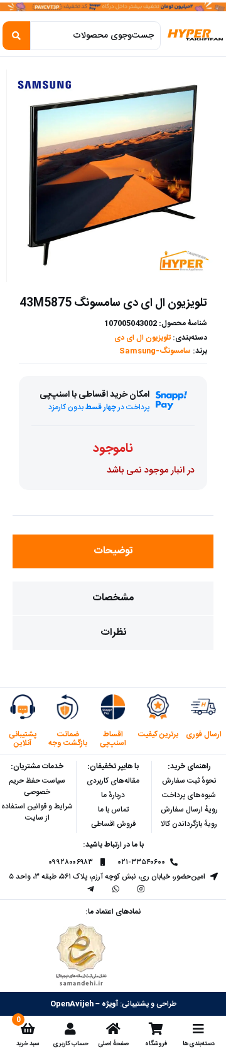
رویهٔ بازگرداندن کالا (189, 824)
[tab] (113, 551)
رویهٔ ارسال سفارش (189, 809)
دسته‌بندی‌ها (199, 1043)
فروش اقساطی (113, 824)
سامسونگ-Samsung (155, 351)
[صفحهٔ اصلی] (113, 1029)
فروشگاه (156, 1043)
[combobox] (95, 35)
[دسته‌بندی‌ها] (198, 1029)
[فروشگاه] (155, 1029)
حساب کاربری (71, 1043)
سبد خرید (27, 1043)
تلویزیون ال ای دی (142, 337)
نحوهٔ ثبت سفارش (189, 781)
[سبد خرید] (27, 1029)
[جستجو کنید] (16, 35)
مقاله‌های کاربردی (113, 781)
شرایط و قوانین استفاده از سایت (37, 812)
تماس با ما (113, 809)
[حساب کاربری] (70, 1029)
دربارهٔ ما (113, 795)
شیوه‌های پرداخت (189, 795)
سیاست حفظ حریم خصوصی (37, 786)
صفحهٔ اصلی (113, 1043)
